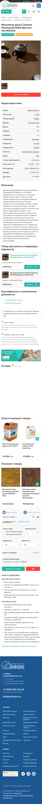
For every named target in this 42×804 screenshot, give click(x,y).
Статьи (5, 763)
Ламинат (6, 717)
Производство (8, 756)
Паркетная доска (29, 711)
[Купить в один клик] (33, 569)
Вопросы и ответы (30, 760)
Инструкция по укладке (14, 300)
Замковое (35, 139)
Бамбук (36, 119)
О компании (27, 753)
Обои (5, 737)
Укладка (26, 756)
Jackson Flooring (33, 110)
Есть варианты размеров (24, 34)
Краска (25, 734)
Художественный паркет (12, 740)
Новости (6, 760)
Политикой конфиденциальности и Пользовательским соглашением (18, 795)
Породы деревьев (30, 763)
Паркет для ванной (30, 737)
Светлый (36, 152)
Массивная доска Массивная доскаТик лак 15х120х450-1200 (10, 492)
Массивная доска (9, 714)
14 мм (37, 114)
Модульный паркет (30, 722)
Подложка (27, 740)
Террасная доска (9, 734)
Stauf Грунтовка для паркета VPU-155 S (10, 445)
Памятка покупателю (13, 303)
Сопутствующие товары (29, 726)
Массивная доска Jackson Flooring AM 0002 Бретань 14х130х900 (24, 256)
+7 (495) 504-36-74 (13, 689)
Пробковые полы (9, 722)
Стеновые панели (29, 730)
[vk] (23, 773)
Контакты (26, 1)
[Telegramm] (28, 773)
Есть (37, 156)
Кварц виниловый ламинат (30, 718)
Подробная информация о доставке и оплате (18, 646)
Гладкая (36, 147)
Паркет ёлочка (28, 714)
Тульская (36, 1)
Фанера (5, 743)
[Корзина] (39, 12)
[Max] (33, 773)
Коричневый (27, 152)
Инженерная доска (10, 711)
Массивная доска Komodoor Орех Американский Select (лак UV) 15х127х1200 (31, 493)
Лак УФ (36, 143)
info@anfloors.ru (12, 696)
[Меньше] (27, 533)
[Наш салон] (21, 355)
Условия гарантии (30, 766)
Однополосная (33, 123)
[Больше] (37, 533)
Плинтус (6, 730)
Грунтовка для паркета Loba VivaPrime (28, 446)
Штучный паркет (9, 726)
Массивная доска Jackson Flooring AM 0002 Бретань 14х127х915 (24, 274)
